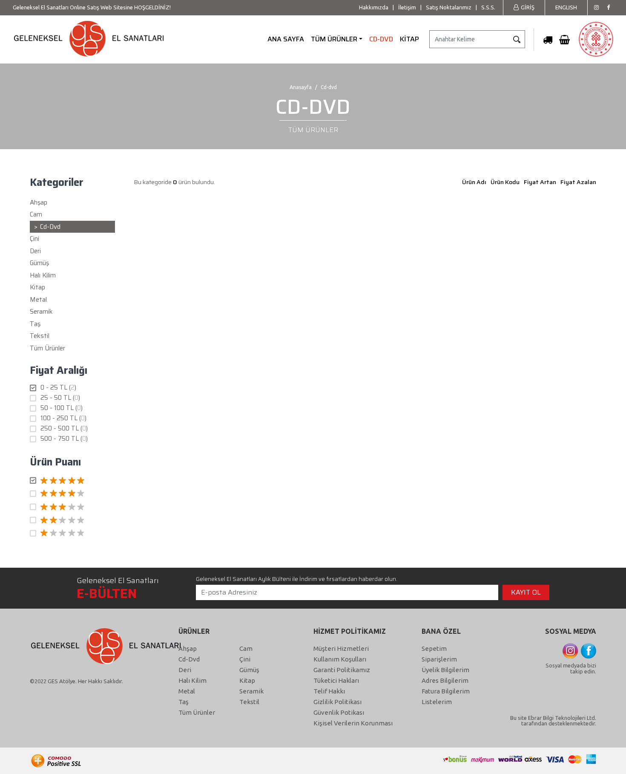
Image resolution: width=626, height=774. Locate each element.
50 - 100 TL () (61, 408)
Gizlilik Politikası (337, 701)
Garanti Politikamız (341, 669)
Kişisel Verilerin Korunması (353, 723)
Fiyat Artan (540, 182)
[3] (72, 507)
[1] (72, 533)
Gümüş (249, 669)
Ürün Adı (474, 182)
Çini (244, 659)
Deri (184, 669)
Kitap (247, 680)
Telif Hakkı (329, 691)
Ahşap (187, 648)
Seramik (251, 691)
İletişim (407, 7)
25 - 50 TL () (60, 398)
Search (516, 39)
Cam (246, 648)
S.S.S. (488, 7)
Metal (186, 691)
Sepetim (434, 648)
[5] (72, 480)
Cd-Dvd (189, 659)
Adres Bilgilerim (445, 680)
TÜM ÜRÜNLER (334, 39)
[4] (72, 494)
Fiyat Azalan (578, 182)
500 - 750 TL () (64, 439)
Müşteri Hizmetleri (341, 648)
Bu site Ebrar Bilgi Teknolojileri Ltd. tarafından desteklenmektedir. (553, 720)
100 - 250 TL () (63, 418)
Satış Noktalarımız (448, 7)
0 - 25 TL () (58, 387)
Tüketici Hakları (336, 680)
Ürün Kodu (505, 182)
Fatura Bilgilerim (446, 691)
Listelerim (437, 701)
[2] (72, 520)
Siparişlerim (439, 659)
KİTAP (409, 39)
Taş (183, 701)
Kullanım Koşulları (339, 659)
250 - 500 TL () (64, 428)
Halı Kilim (192, 680)
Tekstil (249, 701)
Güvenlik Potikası (338, 712)
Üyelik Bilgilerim (445, 669)
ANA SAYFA (285, 39)
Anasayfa (301, 87)
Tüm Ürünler (47, 348)
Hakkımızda (373, 7)
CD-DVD (381, 39)
